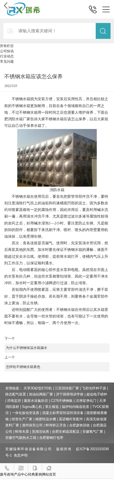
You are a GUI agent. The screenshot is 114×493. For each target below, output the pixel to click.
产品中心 (21, 474)
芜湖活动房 (40, 432)
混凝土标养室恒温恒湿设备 (63, 413)
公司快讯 (7, 51)
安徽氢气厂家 (92, 432)
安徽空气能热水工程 (20, 438)
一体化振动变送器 (25, 413)
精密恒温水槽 (45, 419)
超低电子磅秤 (96, 394)
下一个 (26, 343)
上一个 (22, 362)
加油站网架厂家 (41, 394)
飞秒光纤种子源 (94, 388)
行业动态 (7, 56)
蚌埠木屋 (22, 432)
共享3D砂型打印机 (38, 388)
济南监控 (14, 401)
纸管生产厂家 (22, 419)
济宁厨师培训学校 (70, 394)
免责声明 (21, 455)
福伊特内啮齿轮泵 (75, 407)
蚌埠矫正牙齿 (56, 425)
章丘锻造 (52, 407)
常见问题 (7, 61)
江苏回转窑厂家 (67, 388)
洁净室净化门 (86, 401)
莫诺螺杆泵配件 (71, 419)
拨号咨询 (7, 474)
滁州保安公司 (32, 425)
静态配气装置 (15, 394)
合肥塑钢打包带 (51, 438)
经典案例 (35, 474)
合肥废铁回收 (79, 425)
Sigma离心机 (32, 407)
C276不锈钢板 (62, 401)
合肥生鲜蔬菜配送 (66, 432)
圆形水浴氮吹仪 (36, 401)
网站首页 (49, 474)
